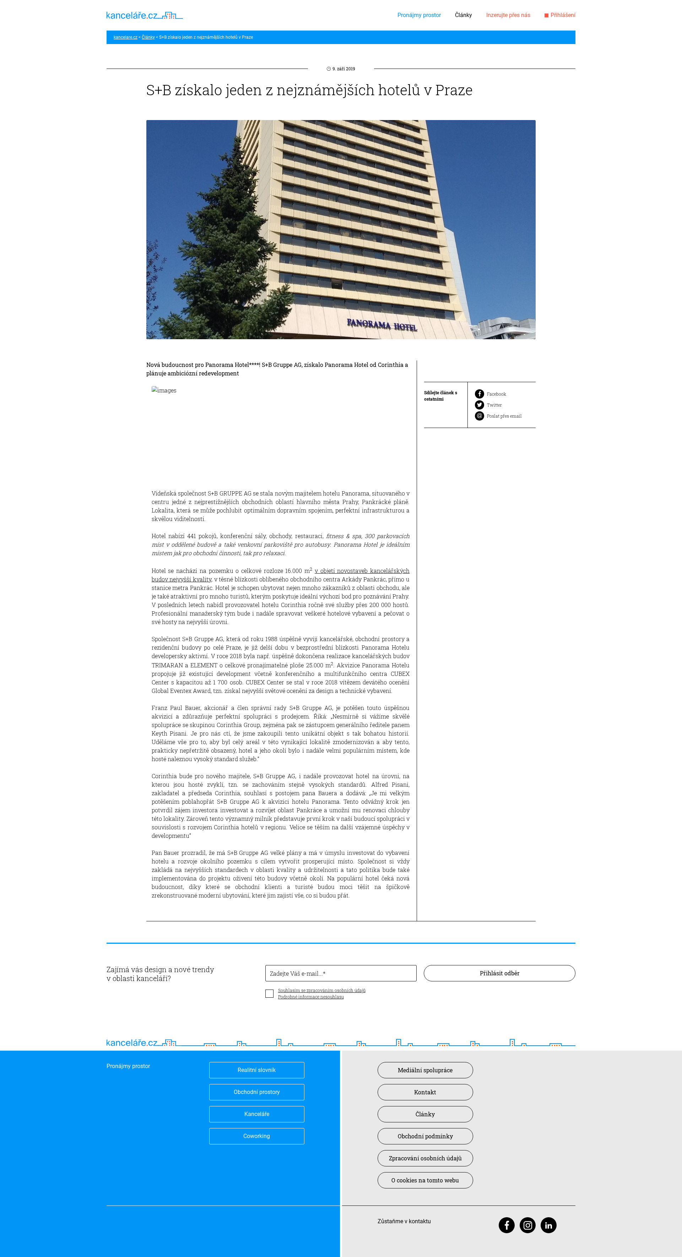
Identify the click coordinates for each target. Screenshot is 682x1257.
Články (463, 15)
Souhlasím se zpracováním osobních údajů (322, 990)
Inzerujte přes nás (508, 15)
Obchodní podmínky (425, 1136)
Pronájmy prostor (419, 15)
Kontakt (425, 1092)
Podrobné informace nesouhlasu (311, 996)
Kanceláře (256, 1114)
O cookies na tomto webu (425, 1180)
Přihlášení (563, 15)
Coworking (256, 1136)
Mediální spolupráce (425, 1070)
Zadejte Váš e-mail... (296, 973)
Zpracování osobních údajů (425, 1158)
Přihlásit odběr (500, 973)
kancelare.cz (125, 37)
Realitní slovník (257, 1070)
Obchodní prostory (257, 1092)
